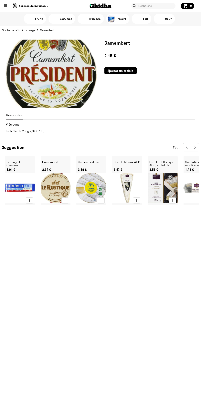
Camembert (50, 162)
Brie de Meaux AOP (127, 162)
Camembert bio (88, 162)
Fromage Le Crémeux (14, 164)
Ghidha (100, 6)
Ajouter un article (120, 71)
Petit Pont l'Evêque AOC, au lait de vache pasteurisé (161, 164)
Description (14, 115)
